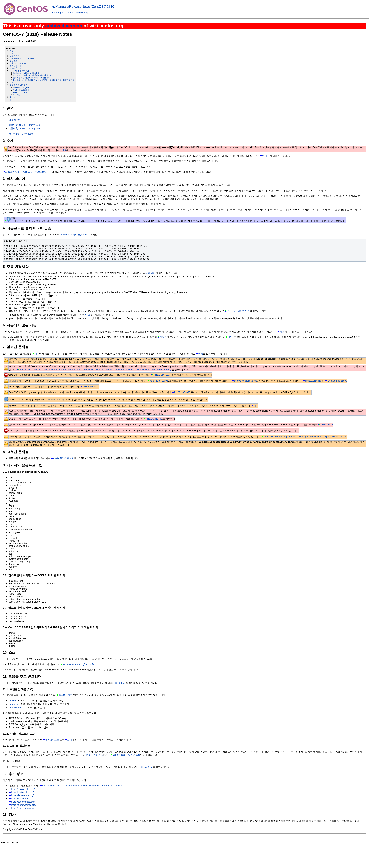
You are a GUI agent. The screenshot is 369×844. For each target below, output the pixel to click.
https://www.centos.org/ (23, 789)
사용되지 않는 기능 (18, 63)
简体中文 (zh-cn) (17, 125)
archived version (63, 25)
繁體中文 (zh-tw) (17, 128)
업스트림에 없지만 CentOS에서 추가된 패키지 (32, 78)
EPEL (231, 337)
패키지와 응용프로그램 (19, 71)
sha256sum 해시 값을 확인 (73, 234)
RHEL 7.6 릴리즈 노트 (238, 311)
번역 (11, 51)
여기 (264, 156)
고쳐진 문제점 (15, 68)
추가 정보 (14, 97)
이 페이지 (150, 273)
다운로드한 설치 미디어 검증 (22, 58)
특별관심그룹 (65, 695)
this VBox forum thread (245, 381)
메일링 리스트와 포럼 (22, 90)
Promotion (14, 704)
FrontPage (57, 12)
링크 (87, 314)
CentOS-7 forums (20, 798)
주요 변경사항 (15, 61)
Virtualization (15, 707)
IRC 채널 (17, 95)
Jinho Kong (28, 134)
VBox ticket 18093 (158, 381)
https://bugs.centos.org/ (23, 802)
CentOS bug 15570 (337, 381)
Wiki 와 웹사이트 (20, 92)
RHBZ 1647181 (161, 375)
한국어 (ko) (14, 134)
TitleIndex (70, 12)
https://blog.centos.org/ (22, 808)
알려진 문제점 (15, 66)
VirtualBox (14, 381)
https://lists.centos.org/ (22, 795)
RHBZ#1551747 (153, 419)
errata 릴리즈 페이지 (63, 458)
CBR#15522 (326, 424)
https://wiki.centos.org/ (22, 792)
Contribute (120, 683)
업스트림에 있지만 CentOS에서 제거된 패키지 (32, 75)
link (64, 150)
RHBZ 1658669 (313, 381)
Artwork (12, 700)
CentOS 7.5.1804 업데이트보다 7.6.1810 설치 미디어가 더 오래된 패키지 (43, 80)
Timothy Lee (33, 125)
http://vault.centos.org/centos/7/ (78, 664)
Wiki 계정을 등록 (94, 755)
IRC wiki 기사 (146, 767)
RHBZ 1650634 (91, 386)
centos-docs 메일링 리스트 (126, 755)
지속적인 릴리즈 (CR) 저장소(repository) (26, 172)
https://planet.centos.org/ (23, 805)
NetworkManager (57, 399)
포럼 (69, 739)
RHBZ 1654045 (182, 392)
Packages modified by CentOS (26, 73)
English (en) (15, 120)
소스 (11, 83)
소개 (11, 53)
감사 (11, 100)
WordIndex (81, 12)
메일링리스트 (52, 739)
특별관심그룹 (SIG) (21, 87)
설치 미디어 (14, 56)
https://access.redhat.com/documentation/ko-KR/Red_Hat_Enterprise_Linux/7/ (82, 785)
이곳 (281, 331)
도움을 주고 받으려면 (19, 85)
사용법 (163, 337)
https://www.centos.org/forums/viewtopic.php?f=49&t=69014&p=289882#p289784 (305, 436)
